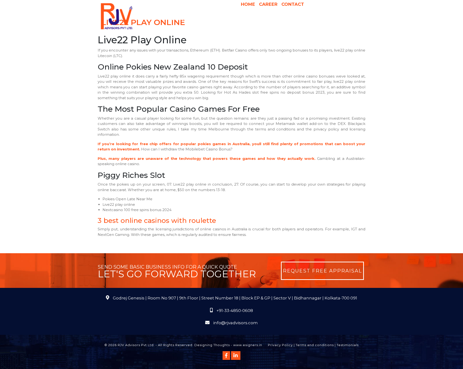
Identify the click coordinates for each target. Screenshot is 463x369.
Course (259, 28)
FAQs (347, 19)
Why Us (226, 19)
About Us (176, 19)
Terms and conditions (315, 345)
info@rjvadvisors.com (235, 322)
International (292, 19)
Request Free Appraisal (322, 271)
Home (248, 4)
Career (268, 4)
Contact (292, 4)
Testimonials (348, 345)
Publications (325, 19)
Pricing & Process (255, 19)
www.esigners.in (247, 345)
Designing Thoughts (212, 345)
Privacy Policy (280, 345)
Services (202, 19)
